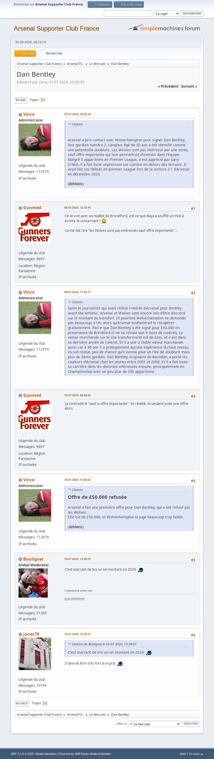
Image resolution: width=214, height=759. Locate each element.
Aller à (121, 723)
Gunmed (32, 207)
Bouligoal (33, 559)
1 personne (71, 590)
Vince (28, 114)
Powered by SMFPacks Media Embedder (85, 753)
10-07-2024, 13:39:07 (77, 559)
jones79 (31, 634)
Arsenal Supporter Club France (56, 28)
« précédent (168, 86)
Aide (183, 754)
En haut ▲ (196, 754)
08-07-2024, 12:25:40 (77, 207)
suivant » (189, 86)
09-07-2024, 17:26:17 (77, 292)
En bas (21, 100)
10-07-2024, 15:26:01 (77, 634)
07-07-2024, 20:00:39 (77, 114)
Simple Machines (46, 753)
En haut (22, 703)
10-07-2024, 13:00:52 (77, 480)
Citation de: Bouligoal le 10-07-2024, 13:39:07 (104, 644)
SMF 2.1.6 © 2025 (22, 753)
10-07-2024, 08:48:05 (77, 395)
